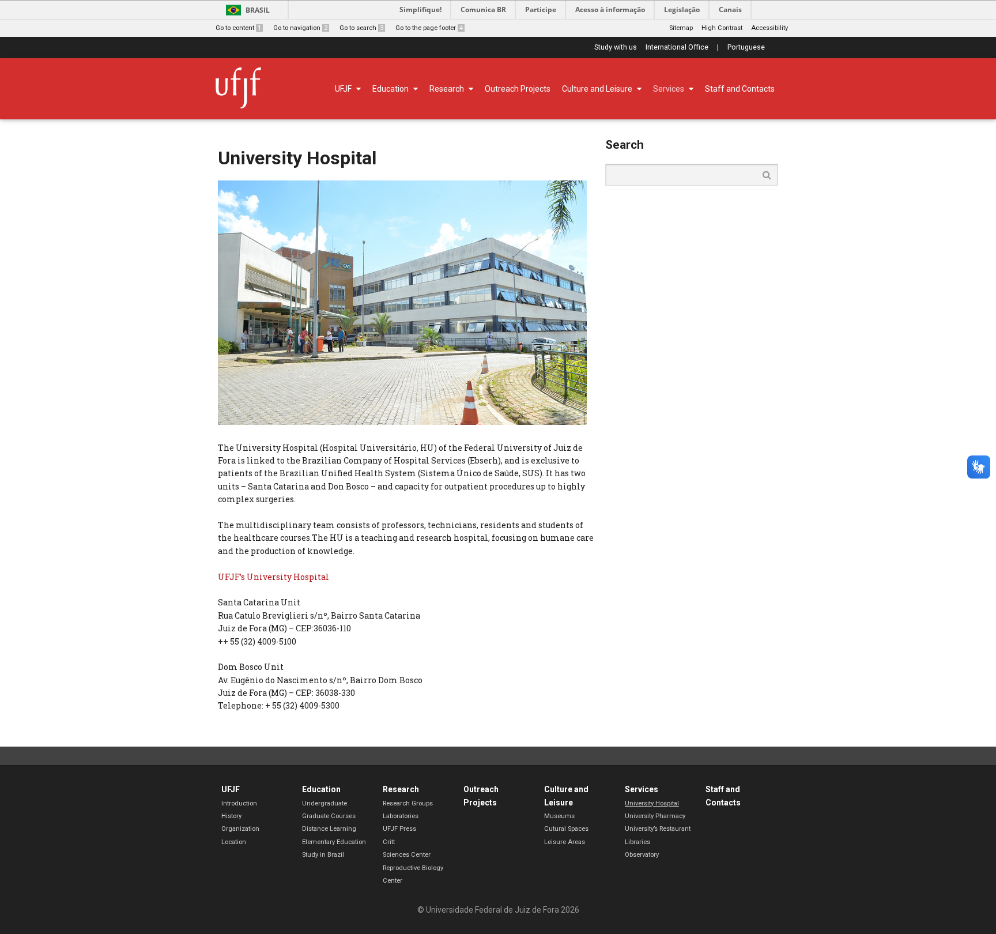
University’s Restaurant (658, 829)
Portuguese (746, 47)
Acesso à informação (610, 9)
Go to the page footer (429, 28)
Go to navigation (300, 28)
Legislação (682, 9)
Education (321, 789)
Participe (540, 9)
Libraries (637, 842)
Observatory (642, 854)
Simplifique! (420, 9)
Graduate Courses (329, 816)
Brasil (258, 10)
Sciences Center (407, 854)
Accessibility (769, 28)
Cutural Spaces (566, 829)
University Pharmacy (655, 816)
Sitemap (681, 28)
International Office (677, 47)
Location (233, 842)
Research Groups (408, 803)
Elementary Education (334, 842)
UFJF (230, 789)
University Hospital (652, 803)
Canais (730, 9)
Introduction (239, 803)
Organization (240, 829)
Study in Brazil (323, 854)
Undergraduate (324, 803)
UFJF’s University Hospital (273, 576)
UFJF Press (399, 829)
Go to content (238, 28)
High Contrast (721, 28)
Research (401, 789)
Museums (559, 816)
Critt (389, 842)
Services (641, 789)
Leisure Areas (564, 842)
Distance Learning (329, 829)
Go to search (361, 28)
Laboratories (400, 816)
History (231, 816)
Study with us (615, 47)
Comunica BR (483, 9)
